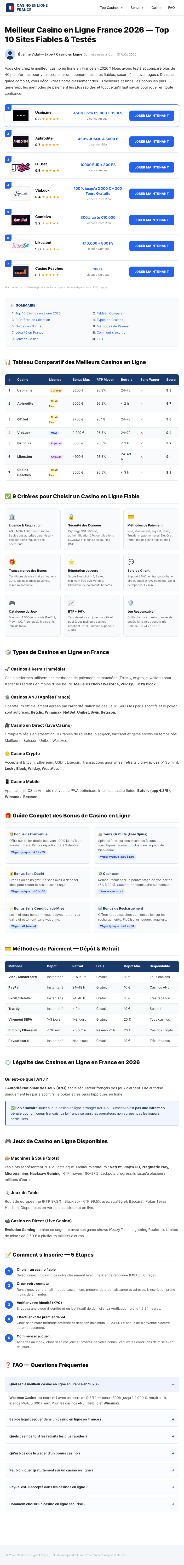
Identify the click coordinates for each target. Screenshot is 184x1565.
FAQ (171, 8)
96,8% (101, 390)
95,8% (101, 433)
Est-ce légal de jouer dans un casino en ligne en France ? (55, 1419)
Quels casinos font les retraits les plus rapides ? (48, 1436)
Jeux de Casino (27, 339)
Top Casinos (111, 8)
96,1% (101, 419)
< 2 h (125, 403)
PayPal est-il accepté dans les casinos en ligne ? (48, 1487)
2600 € (78, 472)
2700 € (78, 419)
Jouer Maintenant (152, 115)
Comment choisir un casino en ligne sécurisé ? (47, 1504)
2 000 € (78, 433)
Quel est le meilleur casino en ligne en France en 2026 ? (54, 1384)
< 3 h (125, 443)
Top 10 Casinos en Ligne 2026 (38, 313)
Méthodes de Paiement (114, 326)
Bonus (137, 8)
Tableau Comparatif (111, 313)
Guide (156, 8)
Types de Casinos (110, 320)
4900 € (78, 456)
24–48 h (126, 456)
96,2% (101, 403)
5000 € (78, 403)
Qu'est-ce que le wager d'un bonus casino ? (44, 1453)
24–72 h (127, 390)
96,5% (101, 443)
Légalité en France (29, 332)
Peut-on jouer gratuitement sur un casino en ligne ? (51, 1470)
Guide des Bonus (28, 326)
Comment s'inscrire (111, 332)
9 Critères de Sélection (33, 320)
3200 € (78, 390)
